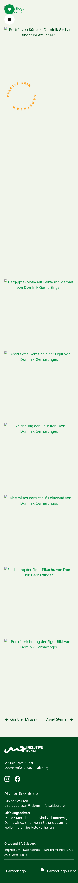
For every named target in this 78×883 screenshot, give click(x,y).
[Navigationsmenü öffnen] (9, 19)
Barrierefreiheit (54, 850)
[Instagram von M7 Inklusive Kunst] (7, 779)
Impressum (12, 850)
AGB (70, 850)
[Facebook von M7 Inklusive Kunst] (17, 779)
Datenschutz (31, 850)
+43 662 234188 (16, 800)
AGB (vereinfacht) (16, 855)
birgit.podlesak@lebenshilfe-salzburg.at (34, 805)
